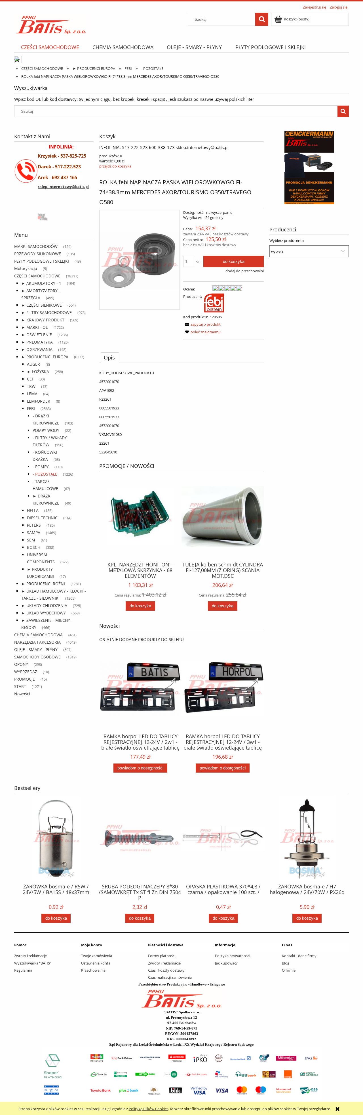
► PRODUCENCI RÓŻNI (43, 583)
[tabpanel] (181, 412)
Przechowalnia (93, 970)
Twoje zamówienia (96, 955)
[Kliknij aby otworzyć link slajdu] (290, 167)
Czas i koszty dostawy (166, 970)
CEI (30, 379)
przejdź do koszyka (115, 166)
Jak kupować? (226, 963)
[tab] (110, 357)
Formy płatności (161, 955)
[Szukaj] (261, 19)
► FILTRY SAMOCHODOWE (46, 312)
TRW (31, 386)
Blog (285, 963)
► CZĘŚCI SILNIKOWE (41, 305)
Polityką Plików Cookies (148, 1108)
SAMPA (33, 532)
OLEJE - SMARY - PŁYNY (36, 649)
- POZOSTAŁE (45, 474)
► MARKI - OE (34, 327)
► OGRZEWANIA (36, 349)
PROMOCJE (24, 679)
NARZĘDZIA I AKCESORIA (37, 642)
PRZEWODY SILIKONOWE (37, 253)
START (20, 686)
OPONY (21, 664)
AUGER (33, 364)
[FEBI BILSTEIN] (214, 302)
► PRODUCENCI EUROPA (44, 356)
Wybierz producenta (286, 240)
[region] (54, 216)
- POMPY (41, 466)
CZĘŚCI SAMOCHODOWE (37, 276)
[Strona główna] (51, 23)
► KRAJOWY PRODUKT (42, 320)
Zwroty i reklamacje (30, 955)
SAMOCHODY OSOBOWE (37, 657)
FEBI (31, 408)
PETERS (34, 525)
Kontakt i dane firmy (299, 955)
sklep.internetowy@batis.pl (63, 186)
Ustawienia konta (95, 963)
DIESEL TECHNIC (42, 517)
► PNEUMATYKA (37, 342)
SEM (31, 540)
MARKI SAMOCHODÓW (36, 246)
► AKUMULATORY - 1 (41, 283)
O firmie (289, 970)
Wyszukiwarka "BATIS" (32, 963)
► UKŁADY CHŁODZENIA (44, 605)
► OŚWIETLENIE (36, 334)
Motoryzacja (25, 268)
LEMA (32, 393)
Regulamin (23, 970)
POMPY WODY (46, 430)
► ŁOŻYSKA (38, 371)
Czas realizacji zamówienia (170, 977)
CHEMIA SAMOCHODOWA (38, 634)
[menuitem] (50, 47)
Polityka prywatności (232, 955)
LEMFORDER (38, 401)
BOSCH (33, 547)
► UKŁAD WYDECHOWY (43, 613)
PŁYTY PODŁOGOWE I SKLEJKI (41, 261)
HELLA (33, 510)
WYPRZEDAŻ (25, 671)
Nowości (22, 693)
